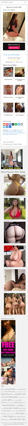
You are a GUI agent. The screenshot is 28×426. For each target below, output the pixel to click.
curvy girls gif (14, 400)
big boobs (19, 130)
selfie (2, 411)
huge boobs (18, 402)
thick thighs (5, 134)
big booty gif (3, 391)
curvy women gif (10, 402)
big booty (22, 389)
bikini (14, 394)
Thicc (5, 291)
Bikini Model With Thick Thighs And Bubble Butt (14, 196)
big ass (3, 389)
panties (16, 405)
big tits (10, 394)
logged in (11, 144)
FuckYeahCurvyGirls (7, 2)
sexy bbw (6, 410)
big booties (17, 389)
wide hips (15, 134)
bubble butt (7, 131)
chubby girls (13, 131)
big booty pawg (23, 391)
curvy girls (19, 131)
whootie (10, 134)
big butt (4, 393)
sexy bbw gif (12, 411)
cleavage (19, 397)
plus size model (16, 133)
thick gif (14, 413)
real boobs (22, 408)
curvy (23, 397)
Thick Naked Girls (8, 315)
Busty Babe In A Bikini (9, 220)
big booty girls (10, 391)
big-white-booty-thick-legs (10, 244)
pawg (11, 133)
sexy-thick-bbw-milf (8, 267)
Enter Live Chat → (14, 47)
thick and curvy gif (9, 413)
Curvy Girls (10, 130)
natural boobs (6, 133)
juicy (23, 402)
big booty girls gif (18, 391)
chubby (3, 397)
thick (17, 411)
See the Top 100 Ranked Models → (12, 54)
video (8, 419)
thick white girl (18, 417)
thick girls (22, 133)
